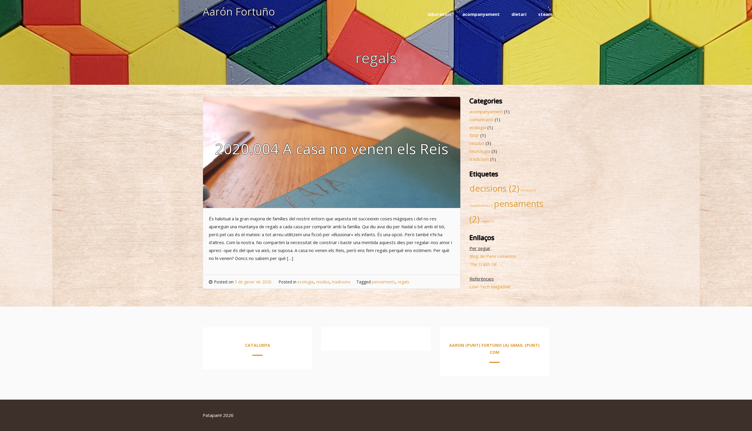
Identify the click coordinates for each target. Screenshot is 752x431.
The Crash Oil (482, 264)
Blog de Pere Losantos (492, 256)
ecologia (306, 282)
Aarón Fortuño (239, 11)
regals (403, 282)
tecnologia (479, 151)
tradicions (341, 282)
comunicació (481, 119)
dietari (518, 14)
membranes (481, 206)
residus (323, 282)
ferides (528, 190)
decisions (494, 188)
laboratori (439, 14)
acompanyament (481, 14)
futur (474, 135)
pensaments (383, 282)
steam (545, 14)
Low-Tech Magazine (489, 287)
